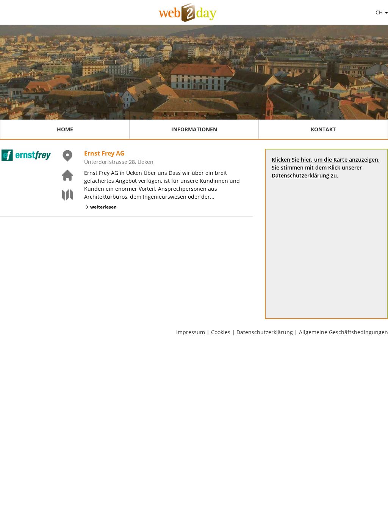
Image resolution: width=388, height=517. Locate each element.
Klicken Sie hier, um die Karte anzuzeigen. (326, 159)
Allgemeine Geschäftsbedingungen (343, 332)
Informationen (194, 129)
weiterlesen (103, 207)
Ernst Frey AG (104, 153)
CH (379, 12)
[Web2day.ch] (187, 12)
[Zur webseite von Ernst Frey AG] (63, 175)
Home (65, 129)
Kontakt (323, 129)
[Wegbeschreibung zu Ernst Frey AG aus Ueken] (63, 195)
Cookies (220, 332)
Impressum (190, 332)
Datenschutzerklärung (300, 175)
